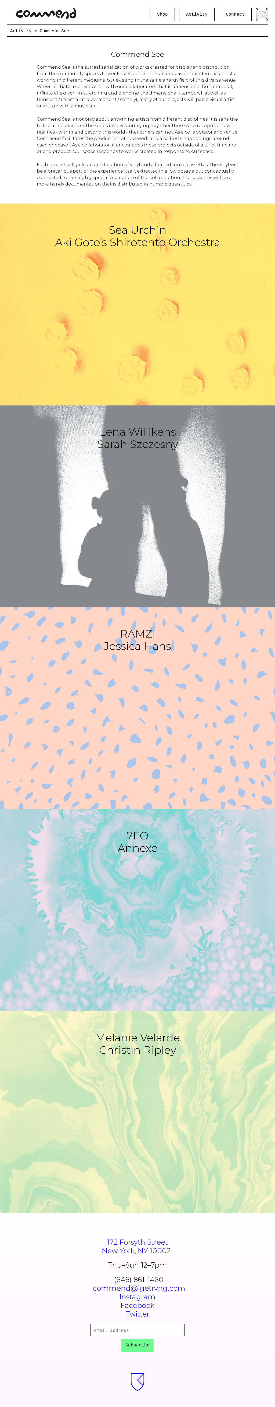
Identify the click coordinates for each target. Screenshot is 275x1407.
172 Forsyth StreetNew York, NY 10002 (136, 1246)
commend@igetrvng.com (139, 1288)
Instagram (137, 1297)
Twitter (137, 1314)
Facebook (137, 1305)
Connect (235, 14)
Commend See (54, 31)
